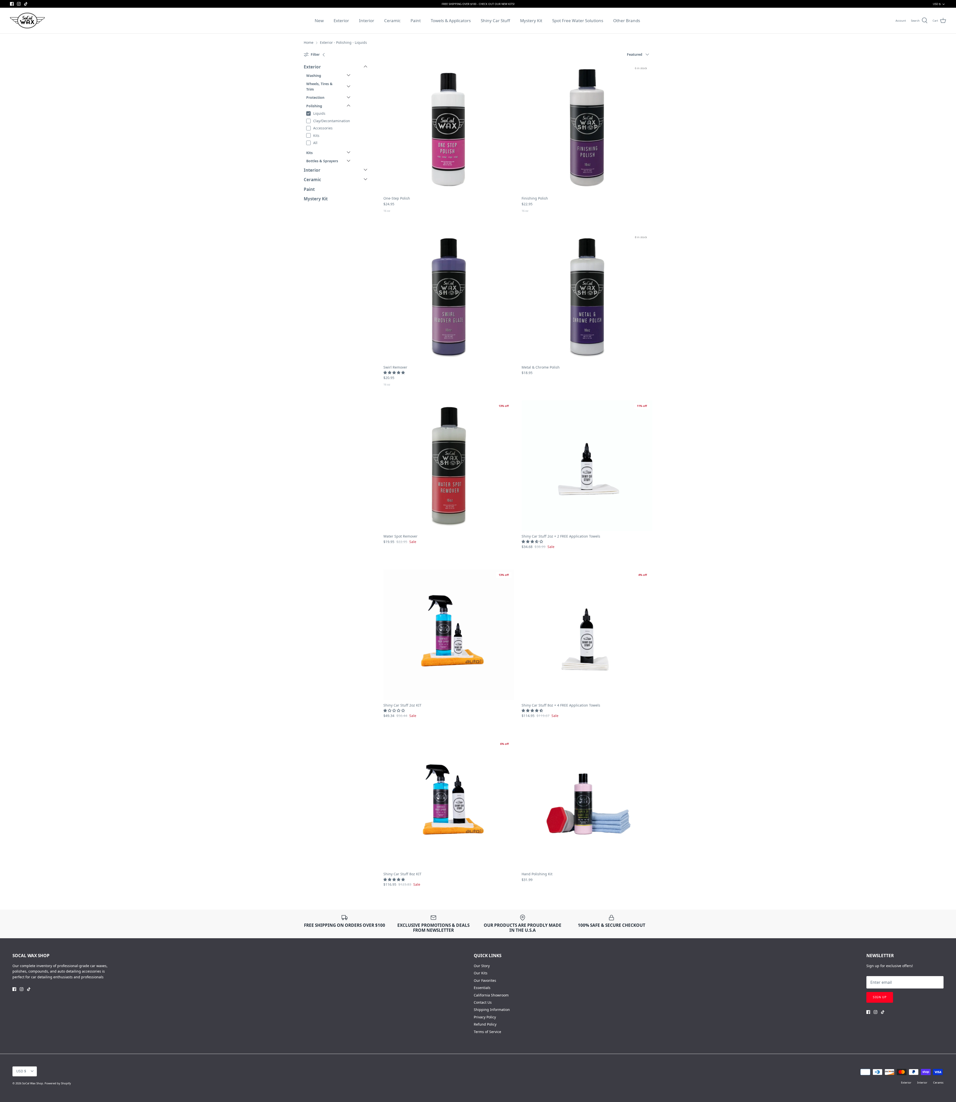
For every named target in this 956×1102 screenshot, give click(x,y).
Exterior (341, 20)
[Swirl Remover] (448, 296)
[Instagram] (19, 4)
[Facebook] (12, 4)
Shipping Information (492, 1009)
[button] (394, 372)
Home (308, 42)
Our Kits (480, 973)
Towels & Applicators (451, 20)
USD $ (937, 4)
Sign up (880, 997)
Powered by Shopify (58, 1083)
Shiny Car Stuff (495, 20)
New (319, 20)
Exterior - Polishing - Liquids (343, 42)
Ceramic (392, 20)
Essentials (482, 987)
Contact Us (483, 1002)
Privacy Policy (485, 1017)
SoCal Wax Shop (32, 1083)
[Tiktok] (26, 4)
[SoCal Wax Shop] (27, 20)
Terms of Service (487, 1031)
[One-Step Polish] (448, 127)
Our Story (482, 965)
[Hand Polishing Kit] (587, 803)
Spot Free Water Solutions (577, 20)
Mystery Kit (531, 20)
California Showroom (491, 995)
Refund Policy (485, 1024)
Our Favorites (485, 980)
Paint (416, 20)
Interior (366, 20)
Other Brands (626, 20)
